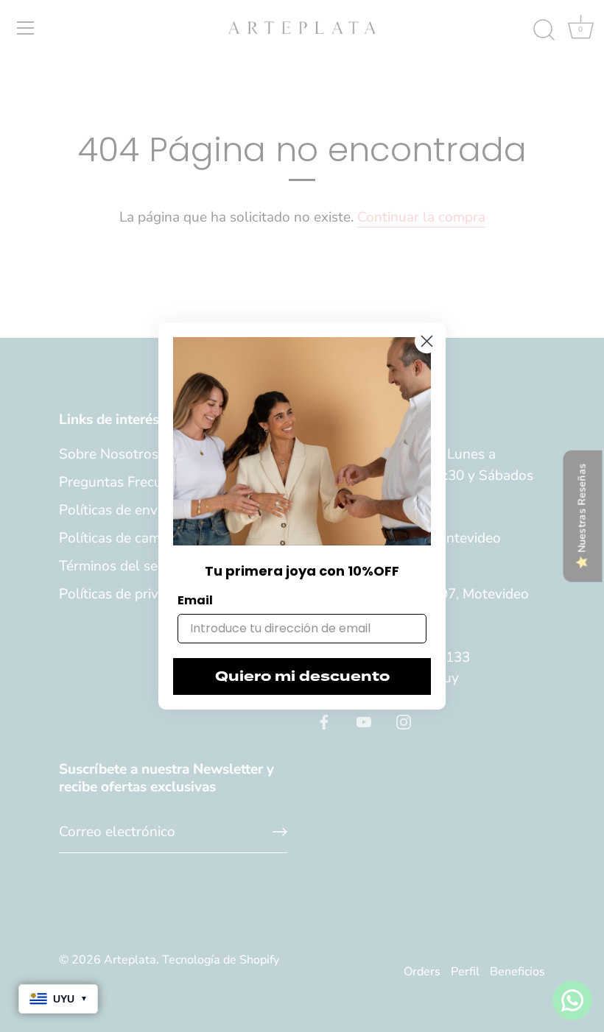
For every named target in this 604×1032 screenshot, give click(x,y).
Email (195, 600)
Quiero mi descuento (302, 676)
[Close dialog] (427, 341)
